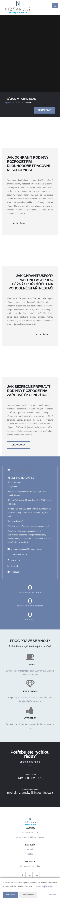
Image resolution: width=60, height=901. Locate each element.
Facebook (15, 560)
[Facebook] (22, 875)
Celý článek (18, 224)
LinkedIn (15, 566)
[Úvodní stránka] (17, 7)
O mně (30, 849)
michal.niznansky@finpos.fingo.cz (26, 549)
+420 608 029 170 (19, 555)
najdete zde (47, 886)
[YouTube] (36, 875)
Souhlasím (10, 894)
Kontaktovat (44, 110)
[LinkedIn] (29, 875)
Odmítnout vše (28, 894)
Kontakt (30, 854)
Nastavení (52, 894)
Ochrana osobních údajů (30, 866)
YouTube (15, 572)
